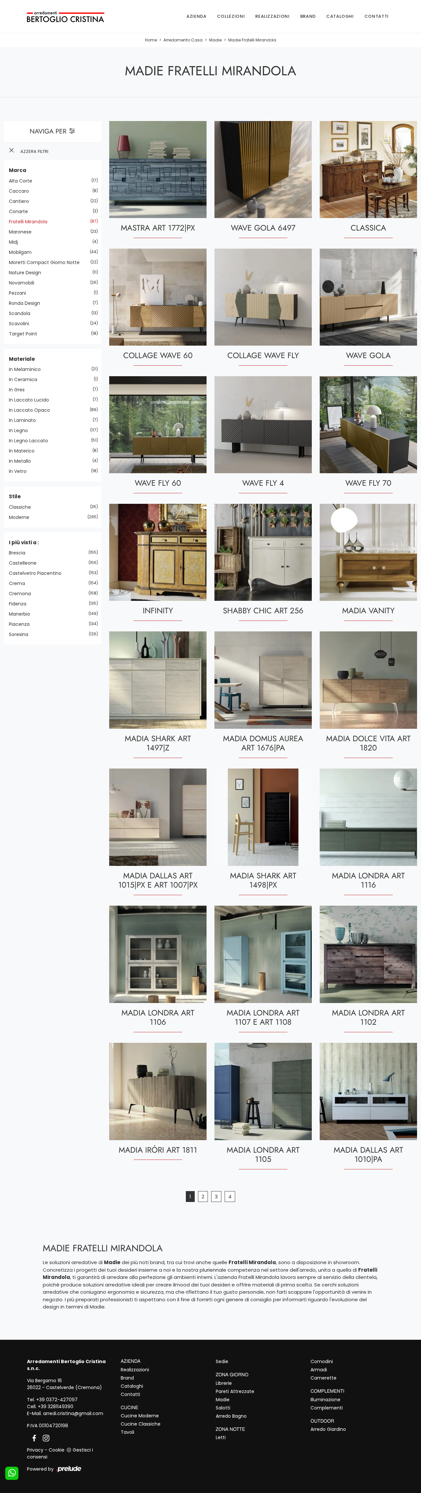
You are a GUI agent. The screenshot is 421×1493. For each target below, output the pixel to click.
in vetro (20, 471)
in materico (24, 451)
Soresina (21, 634)
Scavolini (21, 323)
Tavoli (127, 1432)
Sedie (222, 1361)
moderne (21, 517)
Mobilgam (23, 252)
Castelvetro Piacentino (37, 573)
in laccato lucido (31, 400)
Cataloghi (340, 16)
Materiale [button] (22, 358)
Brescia (19, 553)
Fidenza (20, 603)
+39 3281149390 (55, 1406)
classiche (22, 507)
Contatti (376, 16)
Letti (221, 1437)
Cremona (22, 593)
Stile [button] (15, 496)
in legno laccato (31, 440)
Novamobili (24, 283)
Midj (16, 242)
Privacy (35, 1450)
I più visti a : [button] (24, 542)
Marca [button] (17, 170)
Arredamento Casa (183, 40)
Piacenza (22, 624)
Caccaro (21, 191)
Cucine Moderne (140, 1415)
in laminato (25, 420)
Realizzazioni (272, 16)
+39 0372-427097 (57, 1399)
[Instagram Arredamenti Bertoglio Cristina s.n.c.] (44, 1437)
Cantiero (21, 201)
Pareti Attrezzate (235, 1391)
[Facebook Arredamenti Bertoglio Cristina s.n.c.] (33, 1437)
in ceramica (25, 379)
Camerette (323, 1378)
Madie (215, 40)
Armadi (318, 1369)
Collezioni (231, 16)
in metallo (22, 461)
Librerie (224, 1383)
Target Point (25, 333)
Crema (19, 583)
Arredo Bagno (231, 1416)
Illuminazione (325, 1399)
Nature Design (27, 272)
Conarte (21, 211)
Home (151, 40)
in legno (21, 430)
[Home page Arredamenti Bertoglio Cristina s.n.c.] (65, 16)
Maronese (23, 232)
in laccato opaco (32, 410)
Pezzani (20, 293)
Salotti (223, 1408)
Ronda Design (27, 303)
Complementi (326, 1408)
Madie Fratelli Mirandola (252, 40)
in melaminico (27, 369)
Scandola (22, 313)
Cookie (56, 1450)
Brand (308, 16)
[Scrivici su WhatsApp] (11, 1473)
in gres (19, 389)
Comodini (321, 1361)
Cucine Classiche (141, 1424)
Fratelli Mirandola (30, 221)
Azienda (196, 16)
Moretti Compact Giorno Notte (47, 262)
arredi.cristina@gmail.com (73, 1413)
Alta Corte (23, 181)
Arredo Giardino (328, 1429)
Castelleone (25, 563)
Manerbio (22, 614)
